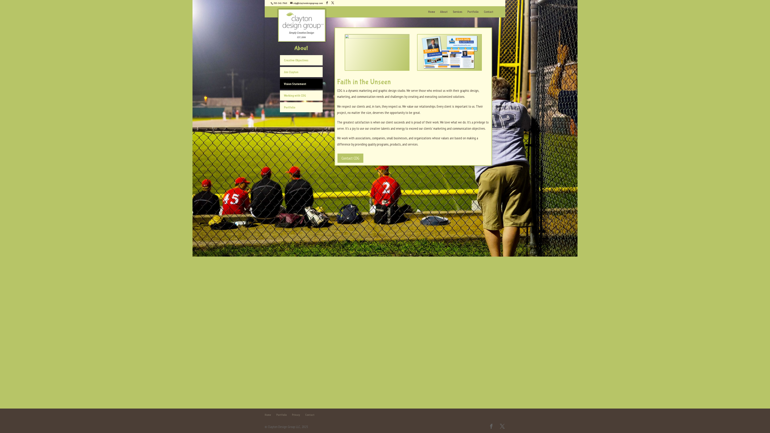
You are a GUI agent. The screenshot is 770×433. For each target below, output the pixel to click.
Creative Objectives (296, 60)
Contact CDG (350, 158)
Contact (309, 415)
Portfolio (289, 107)
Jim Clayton (291, 72)
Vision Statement (295, 84)
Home (268, 415)
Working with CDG (295, 95)
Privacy (296, 415)
